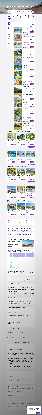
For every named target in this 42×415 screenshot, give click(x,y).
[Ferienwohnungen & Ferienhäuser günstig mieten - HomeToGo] (1, 0)
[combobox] (12, 11)
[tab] (20, 13)
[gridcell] (19, 17)
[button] (19, 11)
